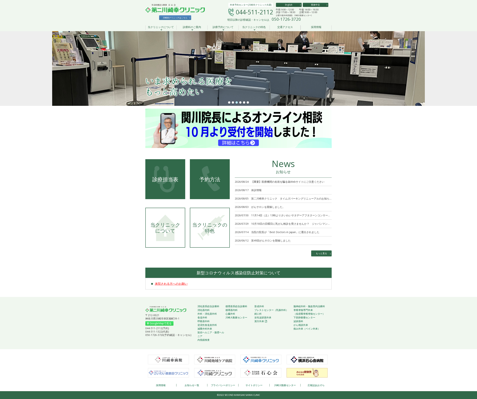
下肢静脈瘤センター (304, 317)
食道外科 (202, 317)
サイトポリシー (254, 385)
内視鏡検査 (204, 340)
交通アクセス (285, 27)
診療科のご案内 (192, 27)
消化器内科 (204, 310)
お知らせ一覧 (192, 385)
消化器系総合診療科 (208, 306)
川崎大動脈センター (236, 317)
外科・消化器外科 (207, 313)
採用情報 (316, 27)
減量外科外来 (205, 328)
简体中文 (315, 4)
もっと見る (321, 253)
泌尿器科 (298, 321)
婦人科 (258, 313)
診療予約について (223, 27)
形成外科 (259, 306)
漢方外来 (259, 321)
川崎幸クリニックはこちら (175, 17)
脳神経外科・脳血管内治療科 (309, 306)
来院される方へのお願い (171, 284)
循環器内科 (231, 310)
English (288, 4)
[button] (229, 102)
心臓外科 (230, 313)
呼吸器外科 (204, 321)
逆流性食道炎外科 (207, 325)
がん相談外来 (300, 325)
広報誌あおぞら (316, 385)
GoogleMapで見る (161, 323)
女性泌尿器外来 (262, 317)
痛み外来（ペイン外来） (306, 328)
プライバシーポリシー (223, 385)
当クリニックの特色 (254, 27)
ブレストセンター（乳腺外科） (271, 310)
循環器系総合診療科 (236, 306)
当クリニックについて (161, 27)
